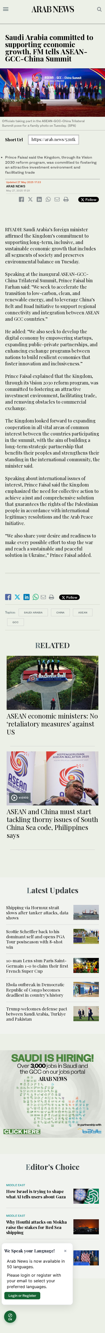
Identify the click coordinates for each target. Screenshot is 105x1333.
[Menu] (5, 9)
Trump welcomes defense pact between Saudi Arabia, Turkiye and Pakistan (36, 1014)
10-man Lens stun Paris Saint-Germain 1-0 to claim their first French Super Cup (37, 966)
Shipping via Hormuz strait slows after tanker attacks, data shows (37, 913)
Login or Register (22, 1295)
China (60, 612)
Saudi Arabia (33, 612)
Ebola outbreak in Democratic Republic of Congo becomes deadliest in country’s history (35, 990)
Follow (90, 199)
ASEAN (82, 612)
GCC (15, 622)
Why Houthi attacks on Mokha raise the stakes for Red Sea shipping (36, 1227)
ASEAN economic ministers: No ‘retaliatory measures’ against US (52, 723)
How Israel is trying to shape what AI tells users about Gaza (36, 1193)
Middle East (15, 1185)
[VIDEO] (52, 777)
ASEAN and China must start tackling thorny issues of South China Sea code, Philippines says (52, 823)
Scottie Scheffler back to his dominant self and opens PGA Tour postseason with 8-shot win (35, 939)
